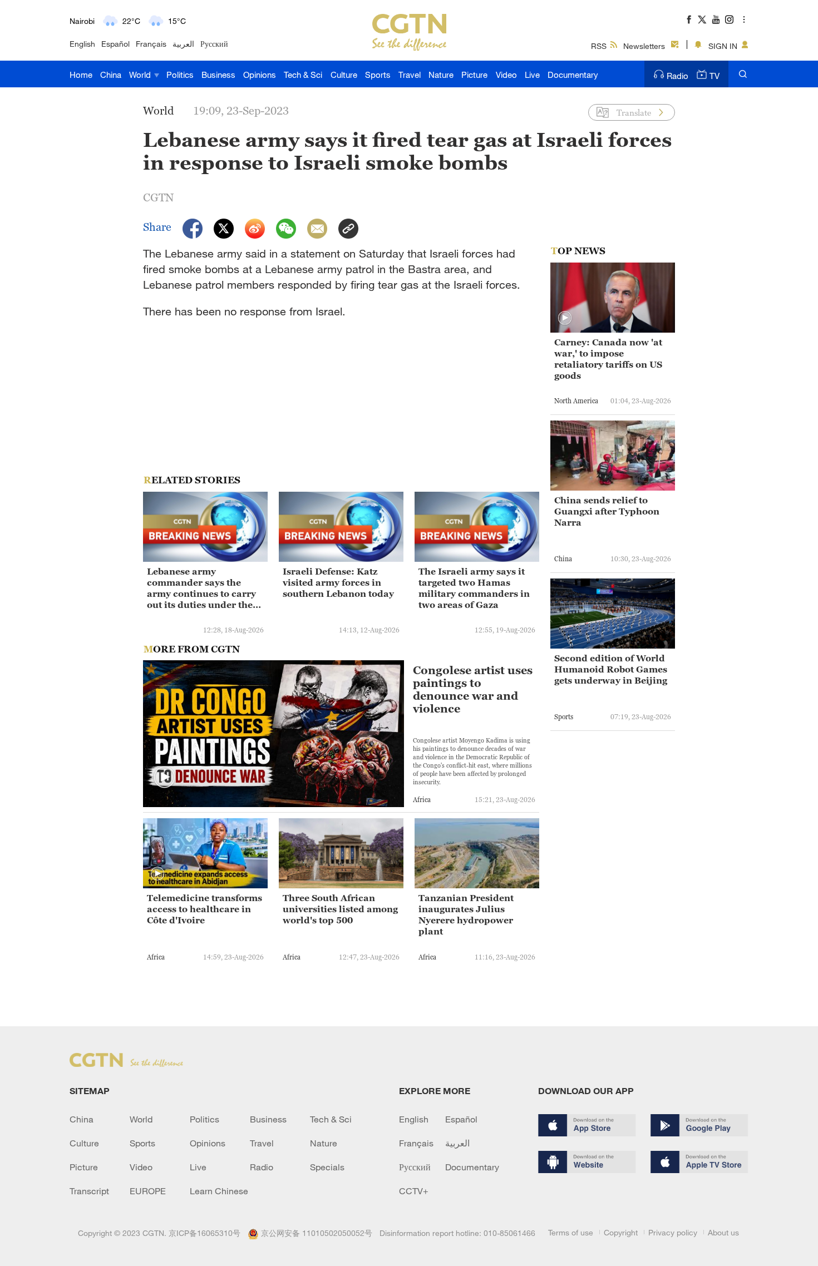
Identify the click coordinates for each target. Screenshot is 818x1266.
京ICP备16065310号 (204, 1233)
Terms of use (570, 1232)
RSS (599, 46)
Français (151, 43)
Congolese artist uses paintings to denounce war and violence (473, 689)
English (82, 43)
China (110, 75)
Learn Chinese (219, 1191)
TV (714, 76)
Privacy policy (672, 1232)
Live (532, 75)
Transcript (89, 1191)
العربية (183, 43)
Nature (441, 75)
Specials (327, 1167)
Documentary (573, 75)
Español (115, 43)
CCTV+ (413, 1191)
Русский (214, 43)
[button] (164, 777)
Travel (409, 75)
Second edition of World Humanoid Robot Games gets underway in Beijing (610, 669)
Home (81, 75)
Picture (474, 75)
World (141, 75)
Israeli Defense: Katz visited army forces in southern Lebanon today (338, 582)
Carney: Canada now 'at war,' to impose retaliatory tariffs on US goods (608, 358)
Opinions (259, 75)
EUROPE (148, 1191)
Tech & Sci (303, 75)
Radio (677, 76)
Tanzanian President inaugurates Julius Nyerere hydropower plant (466, 914)
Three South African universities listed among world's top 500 (340, 909)
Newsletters (644, 46)
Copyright (621, 1232)
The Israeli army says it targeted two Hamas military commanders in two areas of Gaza (474, 588)
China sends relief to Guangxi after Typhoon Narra (606, 511)
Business (218, 75)
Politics (180, 75)
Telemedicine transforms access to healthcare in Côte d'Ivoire (204, 909)
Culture (344, 75)
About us (723, 1232)
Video (506, 75)
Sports (378, 75)
